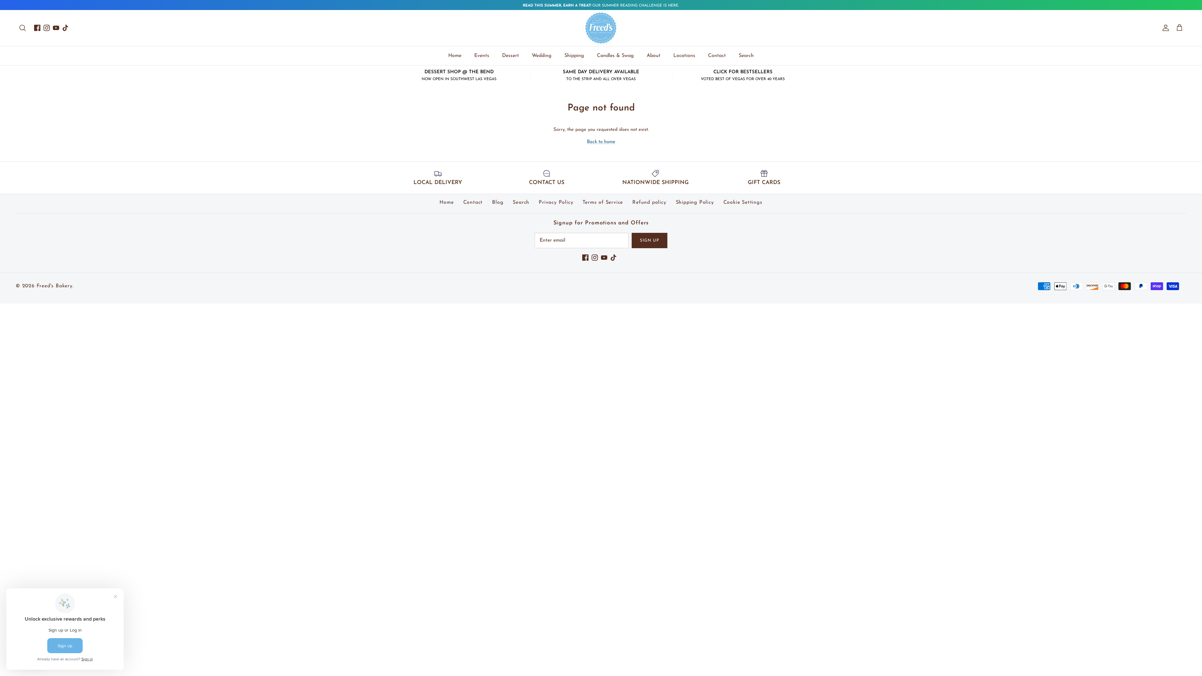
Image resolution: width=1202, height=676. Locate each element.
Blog (497, 202)
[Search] (22, 28)
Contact (717, 55)
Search (746, 55)
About (653, 55)
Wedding (542, 55)
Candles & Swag (615, 55)
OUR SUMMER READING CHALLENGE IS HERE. (601, 6)
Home (454, 55)
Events (481, 55)
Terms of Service (603, 202)
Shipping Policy (695, 202)
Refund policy (649, 202)
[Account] (1164, 28)
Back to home (601, 142)
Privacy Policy (556, 202)
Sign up (649, 240)
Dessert (510, 55)
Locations (684, 55)
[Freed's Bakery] (601, 28)
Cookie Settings (743, 202)
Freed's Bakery (55, 286)
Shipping (574, 55)
